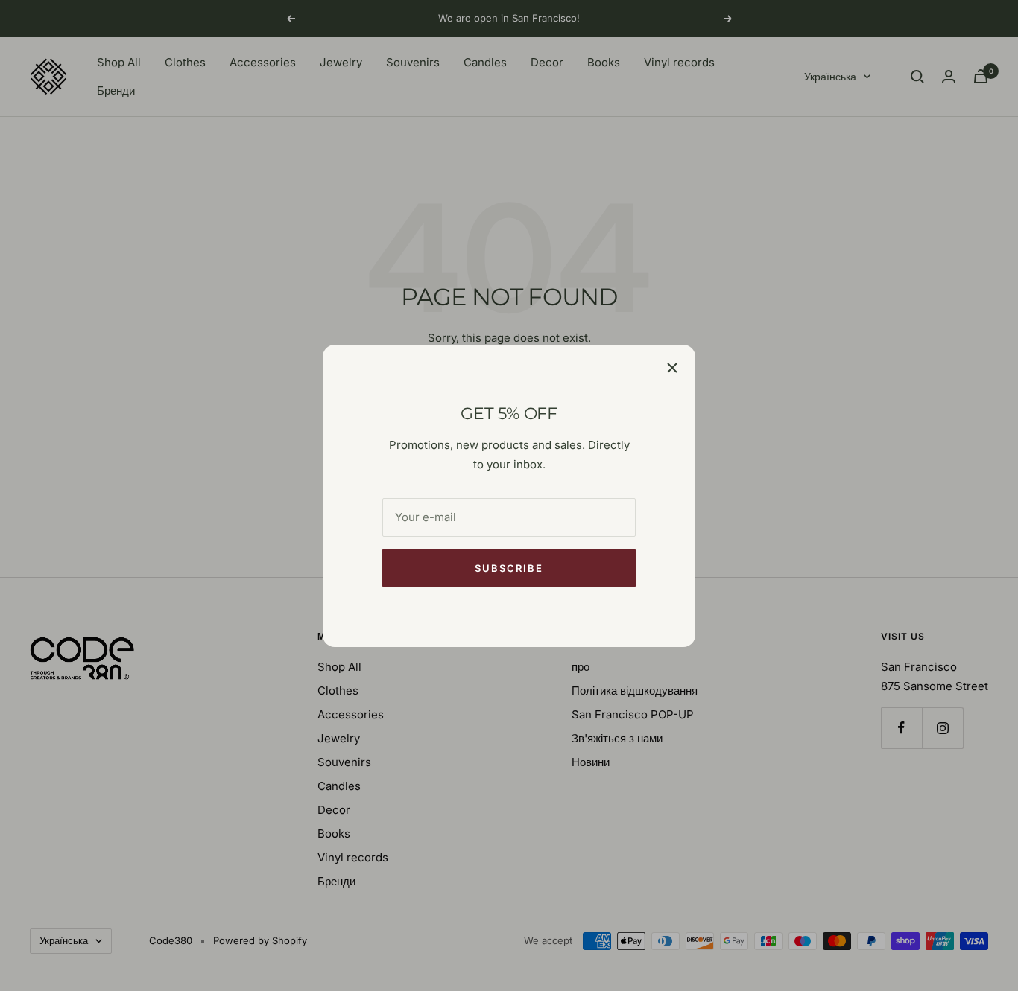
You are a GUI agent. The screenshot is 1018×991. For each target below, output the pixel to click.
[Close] (672, 368)
